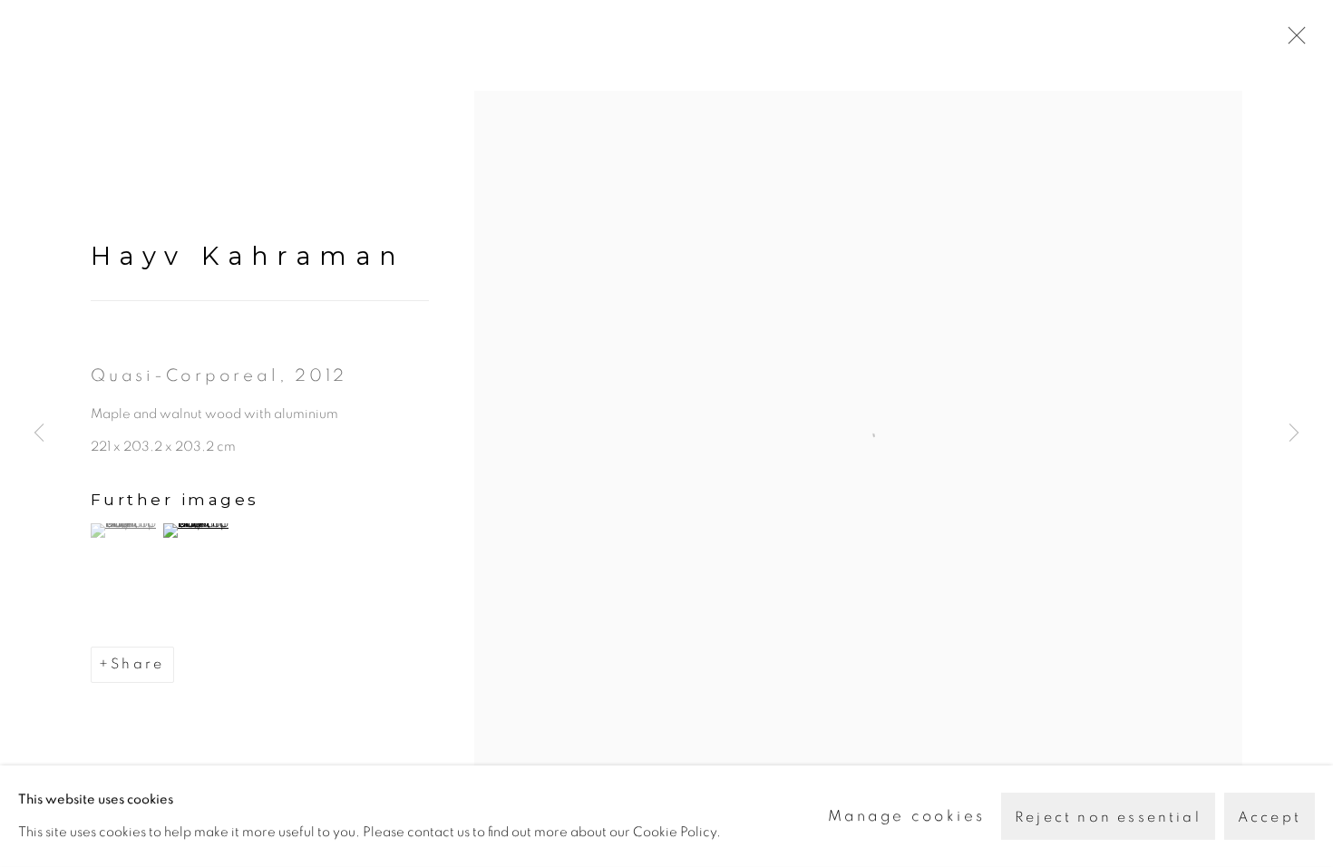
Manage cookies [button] (907, 815)
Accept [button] (1269, 817)
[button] (125, 530)
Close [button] (1292, 40)
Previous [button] (39, 433)
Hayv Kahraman (248, 255)
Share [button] (137, 664)
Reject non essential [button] (1108, 817)
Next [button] (1294, 433)
